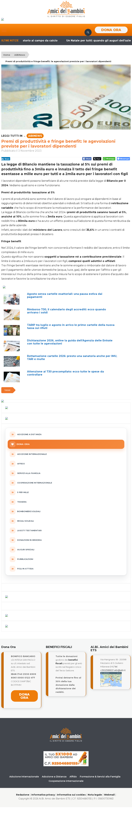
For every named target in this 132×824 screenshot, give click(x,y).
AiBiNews (19, 55)
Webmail (109, 794)
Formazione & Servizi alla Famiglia (100, 776)
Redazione (22, 794)
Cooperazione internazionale (66, 781)
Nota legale (95, 794)
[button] (4, 30)
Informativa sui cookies (71, 794)
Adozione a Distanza (54, 776)
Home (6, 55)
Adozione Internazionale (24, 776)
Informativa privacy (43, 794)
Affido (73, 776)
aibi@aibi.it (120, 670)
